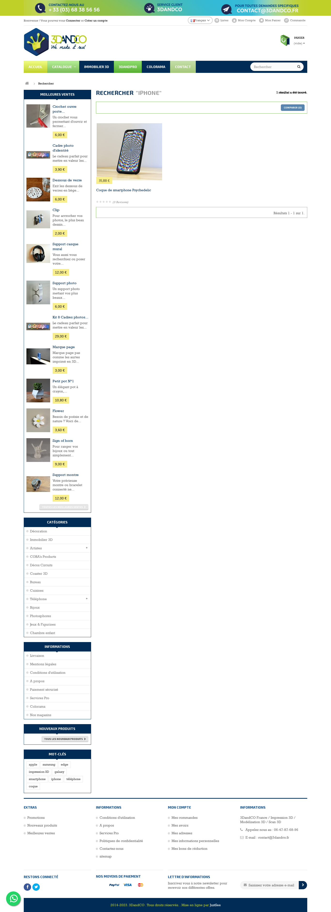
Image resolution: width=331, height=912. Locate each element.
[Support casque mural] (38, 253)
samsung (49, 764)
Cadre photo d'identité (63, 147)
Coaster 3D (38, 573)
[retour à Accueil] (26, 83)
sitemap (106, 856)
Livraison (37, 656)
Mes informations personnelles (195, 841)
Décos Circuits (41, 565)
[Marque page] (38, 356)
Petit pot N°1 (63, 381)
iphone (56, 779)
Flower (58, 411)
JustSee (215, 905)
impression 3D (39, 772)
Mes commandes (184, 818)
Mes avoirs (180, 825)
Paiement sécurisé (44, 689)
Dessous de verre (67, 180)
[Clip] (38, 219)
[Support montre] (38, 484)
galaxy (59, 772)
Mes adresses (182, 833)
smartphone (37, 779)
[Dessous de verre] (38, 189)
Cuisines (36, 590)
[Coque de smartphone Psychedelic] (129, 151)
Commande (298, 20)
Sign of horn (63, 440)
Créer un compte (96, 20)
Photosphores (40, 616)
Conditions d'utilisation (47, 672)
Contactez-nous (111, 849)
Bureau (35, 582)
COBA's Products (43, 557)
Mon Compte (247, 20)
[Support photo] (38, 292)
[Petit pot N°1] (38, 390)
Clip (56, 210)
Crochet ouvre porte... (65, 108)
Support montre (66, 475)
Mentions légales (43, 664)
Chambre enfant (42, 633)
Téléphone (38, 599)
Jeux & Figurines (42, 624)
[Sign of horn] (38, 450)
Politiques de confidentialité (121, 841)
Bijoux (35, 607)
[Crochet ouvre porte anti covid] (38, 116)
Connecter (73, 20)
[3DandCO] (69, 43)
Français (200, 20)
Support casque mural (66, 246)
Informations (57, 646)
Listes (225, 20)
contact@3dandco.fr (273, 837)
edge (64, 764)
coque (33, 786)
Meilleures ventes (57, 94)
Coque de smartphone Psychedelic (123, 190)
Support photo (65, 283)
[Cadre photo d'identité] (38, 155)
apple (33, 764)
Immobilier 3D (41, 540)
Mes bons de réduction (189, 849)
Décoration (38, 531)
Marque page (64, 347)
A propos (37, 681)
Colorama (37, 706)
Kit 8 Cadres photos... (70, 317)
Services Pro (39, 698)
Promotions (36, 818)
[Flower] (38, 420)
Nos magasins (40, 715)
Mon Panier (273, 20)
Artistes (36, 548)
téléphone (73, 779)
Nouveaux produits (57, 729)
